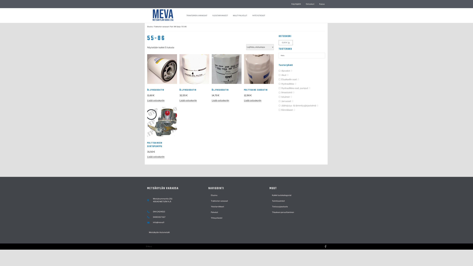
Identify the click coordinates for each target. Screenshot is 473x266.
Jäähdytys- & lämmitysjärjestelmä (298, 105)
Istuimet (285, 97)
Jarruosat (286, 101)
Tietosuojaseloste (280, 207)
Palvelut (214, 212)
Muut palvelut (240, 15)
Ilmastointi (286, 92)
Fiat (171, 27)
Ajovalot (285, 70)
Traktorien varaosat (196, 15)
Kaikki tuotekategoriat (281, 195)
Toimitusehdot (278, 201)
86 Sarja (177, 27)
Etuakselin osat (289, 79)
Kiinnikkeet (287, 110)
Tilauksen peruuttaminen (283, 212)
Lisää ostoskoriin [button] (156, 100)
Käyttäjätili (296, 4)
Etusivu (150, 27)
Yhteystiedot (258, 15)
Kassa (322, 4)
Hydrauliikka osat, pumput (294, 88)
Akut (283, 75)
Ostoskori (310, 4)
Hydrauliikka (287, 84)
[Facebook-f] (325, 246)
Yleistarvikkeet (220, 15)
